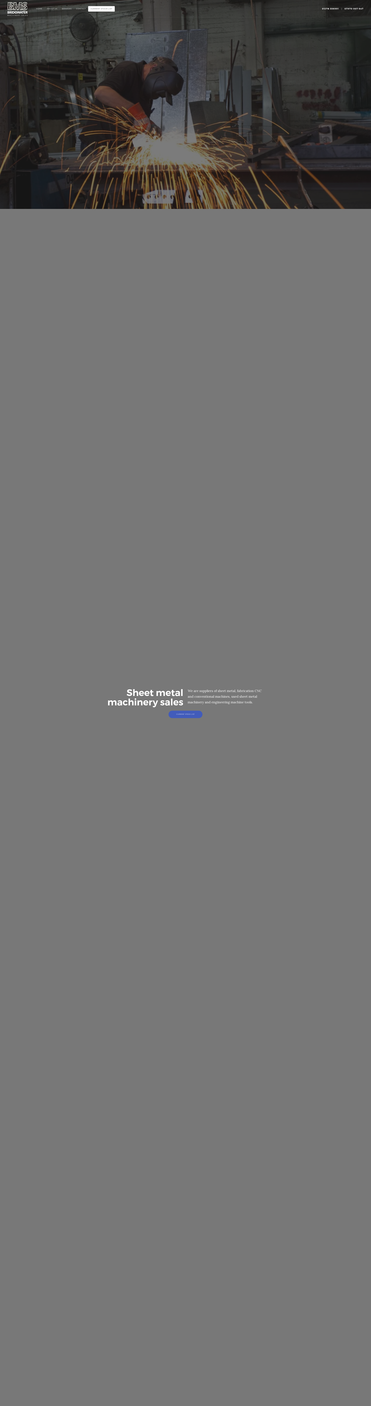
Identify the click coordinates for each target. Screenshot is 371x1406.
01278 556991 (330, 8)
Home (39, 9)
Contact (81, 9)
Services (66, 9)
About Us (52, 9)
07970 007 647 (353, 8)
